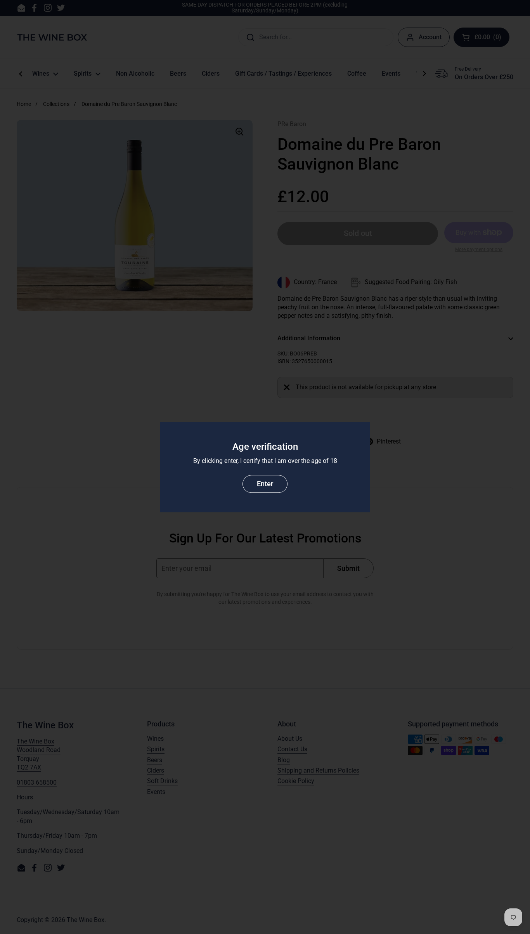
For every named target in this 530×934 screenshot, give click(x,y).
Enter (265, 484)
